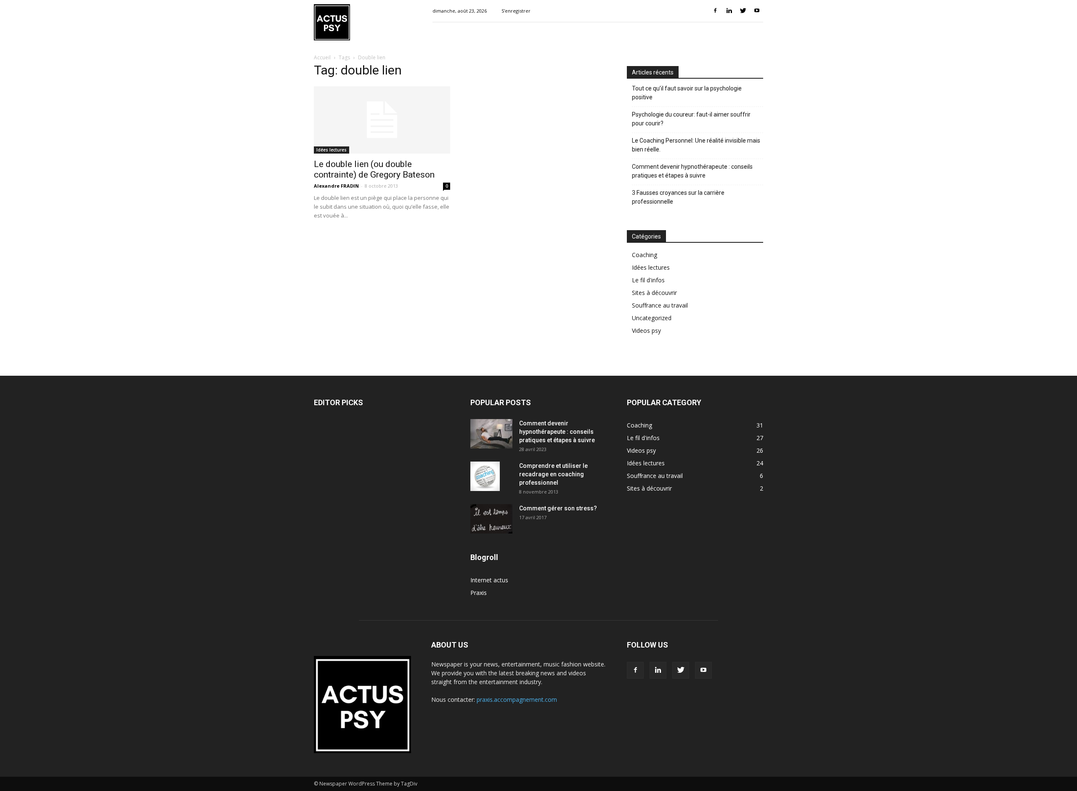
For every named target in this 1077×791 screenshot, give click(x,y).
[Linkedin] (729, 11)
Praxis (478, 593)
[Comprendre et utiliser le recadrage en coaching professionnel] (485, 476)
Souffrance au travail (660, 305)
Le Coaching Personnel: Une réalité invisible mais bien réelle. (696, 145)
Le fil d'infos (648, 280)
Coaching (644, 255)
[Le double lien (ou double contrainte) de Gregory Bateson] (382, 120)
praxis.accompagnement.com (517, 699)
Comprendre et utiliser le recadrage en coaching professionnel (553, 474)
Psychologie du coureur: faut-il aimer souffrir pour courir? (691, 119)
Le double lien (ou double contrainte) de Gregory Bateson (374, 169)
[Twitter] (743, 11)
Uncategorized (651, 318)
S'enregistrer (516, 11)
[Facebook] (715, 11)
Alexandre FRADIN (336, 186)
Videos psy (646, 330)
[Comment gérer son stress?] (491, 519)
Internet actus (489, 580)
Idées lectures (331, 150)
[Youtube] (757, 11)
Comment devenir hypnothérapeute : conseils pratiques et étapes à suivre (692, 171)
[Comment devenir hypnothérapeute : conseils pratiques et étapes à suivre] (491, 434)
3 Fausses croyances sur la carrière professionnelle (678, 197)
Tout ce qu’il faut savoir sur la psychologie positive (687, 93)
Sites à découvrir (654, 293)
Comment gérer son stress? (558, 508)
